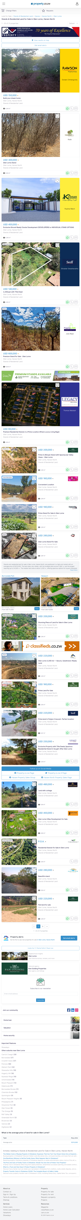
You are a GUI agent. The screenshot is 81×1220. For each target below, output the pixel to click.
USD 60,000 (9, 429)
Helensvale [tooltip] (6, 1086)
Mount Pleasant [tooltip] (8, 1083)
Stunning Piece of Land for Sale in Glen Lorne (55, 622)
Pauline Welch (70, 209)
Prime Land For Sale (45, 690)
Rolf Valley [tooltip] (6, 1114)
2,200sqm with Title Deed (13, 292)
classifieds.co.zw (47, 1210)
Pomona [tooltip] (5, 1064)
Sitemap (6, 1200)
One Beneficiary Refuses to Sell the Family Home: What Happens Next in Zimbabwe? (30, 1158)
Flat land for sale (44, 905)
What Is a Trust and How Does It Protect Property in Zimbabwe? (24, 1167)
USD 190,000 (45, 507)
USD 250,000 (45, 741)
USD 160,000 (45, 478)
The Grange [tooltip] (6, 1111)
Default (72, 23)
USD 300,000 (10, 160)
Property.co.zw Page (25, 773)
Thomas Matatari (69, 410)
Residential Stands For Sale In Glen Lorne (53, 848)
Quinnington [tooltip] (6, 1095)
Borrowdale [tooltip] (6, 1058)
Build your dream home (12, 98)
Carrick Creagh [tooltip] (7, 1054)
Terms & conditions (10, 1197)
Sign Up (13, 1194)
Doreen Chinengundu (69, 80)
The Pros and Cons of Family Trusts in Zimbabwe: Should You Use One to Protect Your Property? (34, 1162)
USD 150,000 (10, 95)
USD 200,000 (45, 450)
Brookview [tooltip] (6, 1121)
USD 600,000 (10, 353)
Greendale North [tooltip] (8, 1118)
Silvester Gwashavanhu (69, 269)
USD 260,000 (45, 535)
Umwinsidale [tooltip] (7, 1080)
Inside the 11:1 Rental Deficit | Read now (40, 948)
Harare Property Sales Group (23, 777)
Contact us (7, 1192)
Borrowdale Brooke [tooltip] (9, 1089)
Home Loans (7, 1207)
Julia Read (70, 334)
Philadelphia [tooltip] (6, 1102)
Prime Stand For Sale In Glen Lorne (51, 513)
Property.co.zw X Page (57, 773)
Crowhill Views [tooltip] (7, 1061)
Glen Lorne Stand (9, 163)
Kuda (70, 139)
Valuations (7, 1212)
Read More (73, 570)
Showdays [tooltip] (5, 1047)
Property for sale (47, 1192)
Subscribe (40, 1000)
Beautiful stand (44, 876)
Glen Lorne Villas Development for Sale (52, 819)
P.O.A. (41, 841)
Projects (44, 1200)
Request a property (48, 1197)
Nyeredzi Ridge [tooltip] (7, 1077)
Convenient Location (46, 485)
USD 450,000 (10, 224)
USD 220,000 (45, 655)
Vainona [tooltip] (5, 1124)
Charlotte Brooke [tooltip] (8, 1092)
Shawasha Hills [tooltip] (7, 1070)
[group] (40, 32)
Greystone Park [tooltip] (7, 1105)
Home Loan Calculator (11, 1210)
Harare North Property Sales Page (58, 777)
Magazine (44, 1207)
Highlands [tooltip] (5, 1127)
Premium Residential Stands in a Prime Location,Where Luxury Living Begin (31, 432)
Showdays (7, 1215)
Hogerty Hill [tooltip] (6, 1073)
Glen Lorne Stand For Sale (48, 542)
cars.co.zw (45, 1212)
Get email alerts (40, 45)
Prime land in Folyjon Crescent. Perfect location (56, 719)
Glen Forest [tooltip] (6, 1108)
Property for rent (47, 1194)
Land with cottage (45, 790)
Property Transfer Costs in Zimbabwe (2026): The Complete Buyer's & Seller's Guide (30, 1171)
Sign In (5, 1194)
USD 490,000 (45, 784)
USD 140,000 (10, 289)
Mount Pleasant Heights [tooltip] (11, 1099)
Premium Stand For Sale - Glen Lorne (17, 356)
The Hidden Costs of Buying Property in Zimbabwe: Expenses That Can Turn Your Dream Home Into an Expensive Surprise (40, 1154)
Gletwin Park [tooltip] (6, 1067)
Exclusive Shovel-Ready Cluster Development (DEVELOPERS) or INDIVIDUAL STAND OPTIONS (38, 227)
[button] (4, 70)
